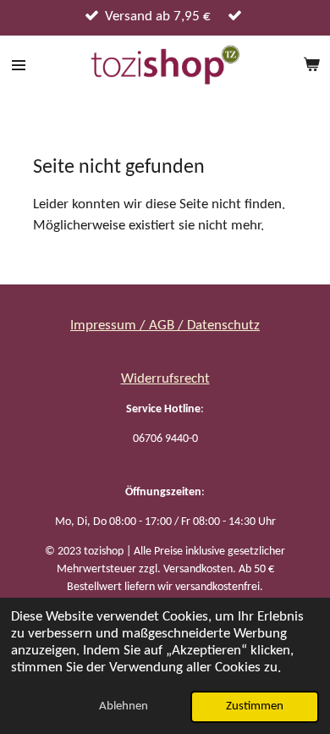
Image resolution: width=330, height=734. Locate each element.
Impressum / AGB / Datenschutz (165, 325)
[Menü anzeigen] (18, 65)
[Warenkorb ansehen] (311, 65)
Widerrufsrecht (165, 379)
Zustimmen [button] (254, 706)
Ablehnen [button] (123, 706)
